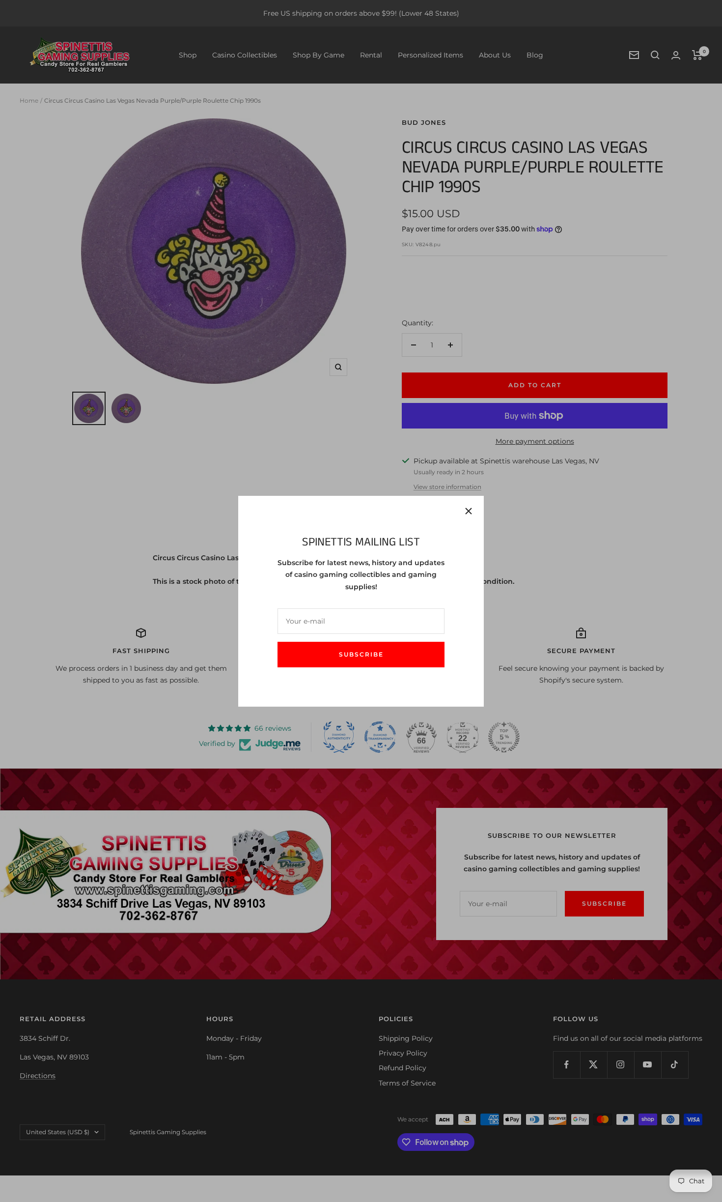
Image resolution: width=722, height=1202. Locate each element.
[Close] (468, 511)
